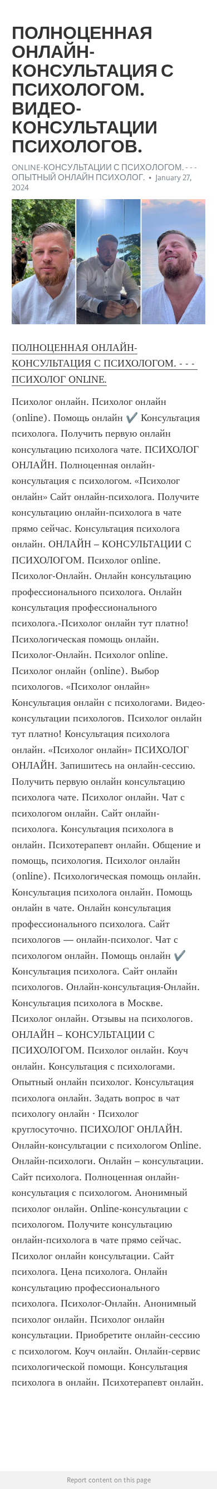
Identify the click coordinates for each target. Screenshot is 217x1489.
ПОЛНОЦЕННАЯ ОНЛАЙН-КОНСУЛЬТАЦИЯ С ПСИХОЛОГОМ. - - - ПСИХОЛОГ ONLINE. (105, 363)
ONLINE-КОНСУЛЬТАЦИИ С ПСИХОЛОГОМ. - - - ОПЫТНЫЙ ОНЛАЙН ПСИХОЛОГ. (104, 172)
